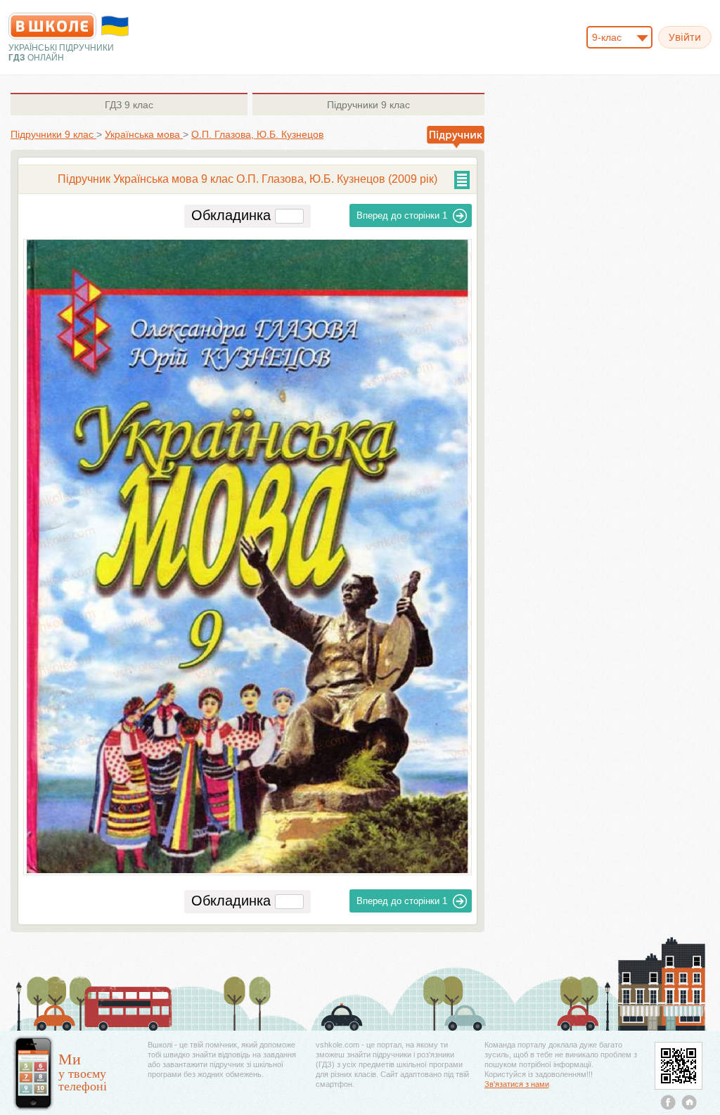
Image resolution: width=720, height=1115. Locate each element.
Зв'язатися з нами (516, 1084)
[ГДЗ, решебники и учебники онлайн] (52, 26)
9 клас (129, 104)
